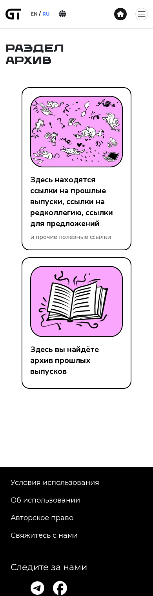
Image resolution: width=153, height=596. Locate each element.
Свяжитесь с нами (44, 535)
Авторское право (42, 517)
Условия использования (55, 482)
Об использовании (45, 500)
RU (45, 14)
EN (34, 14)
